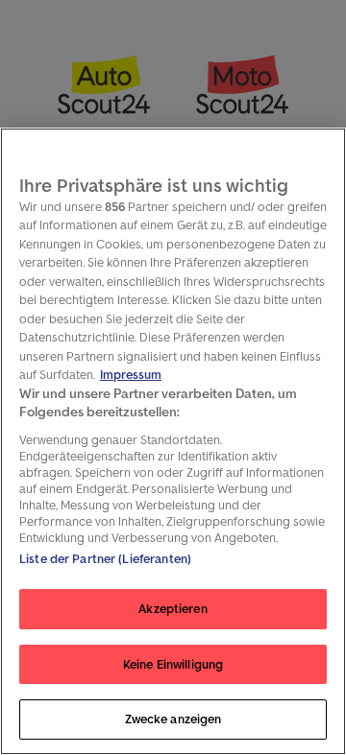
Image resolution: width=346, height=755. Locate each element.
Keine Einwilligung (173, 664)
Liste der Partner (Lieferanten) (105, 559)
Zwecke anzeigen (173, 719)
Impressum (130, 374)
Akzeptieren (172, 609)
